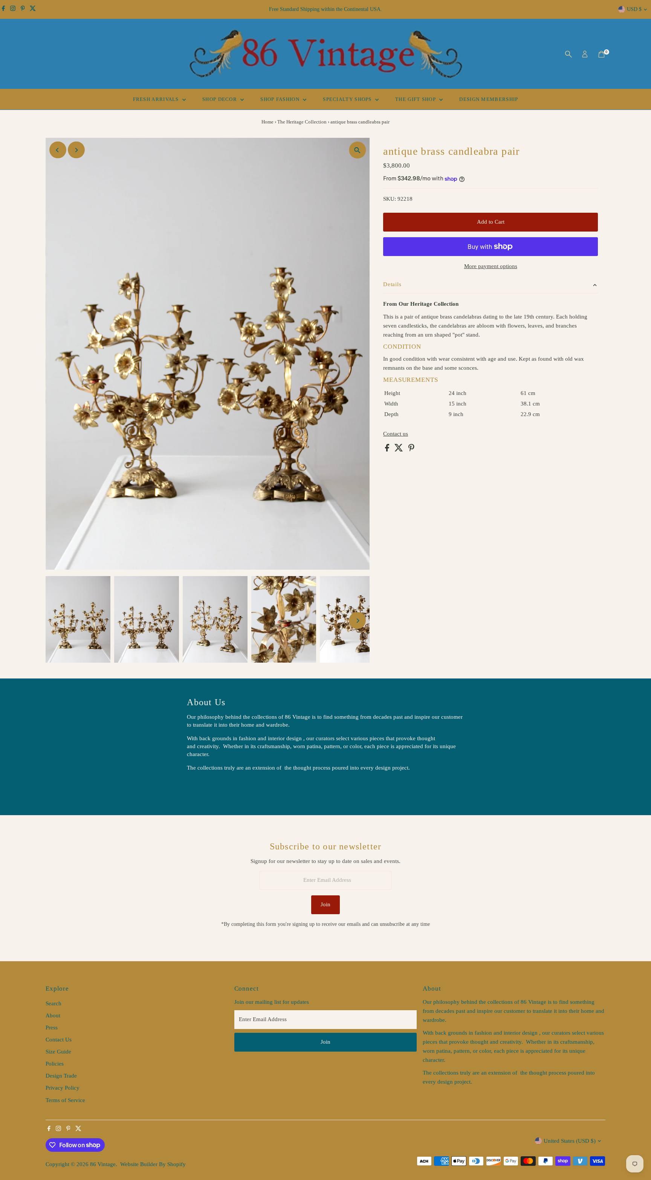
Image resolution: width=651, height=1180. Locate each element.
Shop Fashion (280, 99)
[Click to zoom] (357, 150)
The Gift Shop (416, 99)
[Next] (76, 150)
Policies (55, 1064)
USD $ (634, 9)
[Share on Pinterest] (411, 450)
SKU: (389, 199)
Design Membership (488, 99)
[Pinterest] (23, 9)
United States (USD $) (570, 1141)
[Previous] (57, 150)
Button (203, 787)
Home (267, 122)
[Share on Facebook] (388, 450)
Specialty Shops (348, 99)
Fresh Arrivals (157, 99)
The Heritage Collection (302, 122)
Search (53, 1003)
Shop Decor (220, 99)
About (53, 1015)
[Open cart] (601, 54)
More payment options (490, 266)
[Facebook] (3, 9)
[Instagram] (12, 9)
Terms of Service (65, 1100)
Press (52, 1027)
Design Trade (61, 1076)
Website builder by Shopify (153, 1164)
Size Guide (58, 1052)
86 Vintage (103, 1164)
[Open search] (568, 54)
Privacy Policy (62, 1088)
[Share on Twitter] (399, 450)
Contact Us (59, 1040)
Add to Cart (490, 222)
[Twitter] (33, 9)
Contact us (395, 434)
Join (325, 904)
